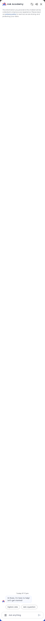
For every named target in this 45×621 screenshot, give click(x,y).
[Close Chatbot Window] (41, 4)
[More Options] (5, 615)
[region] (22, 309)
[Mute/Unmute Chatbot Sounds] (36, 4)
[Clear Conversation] (32, 4)
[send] (39, 615)
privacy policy (10, 14)
